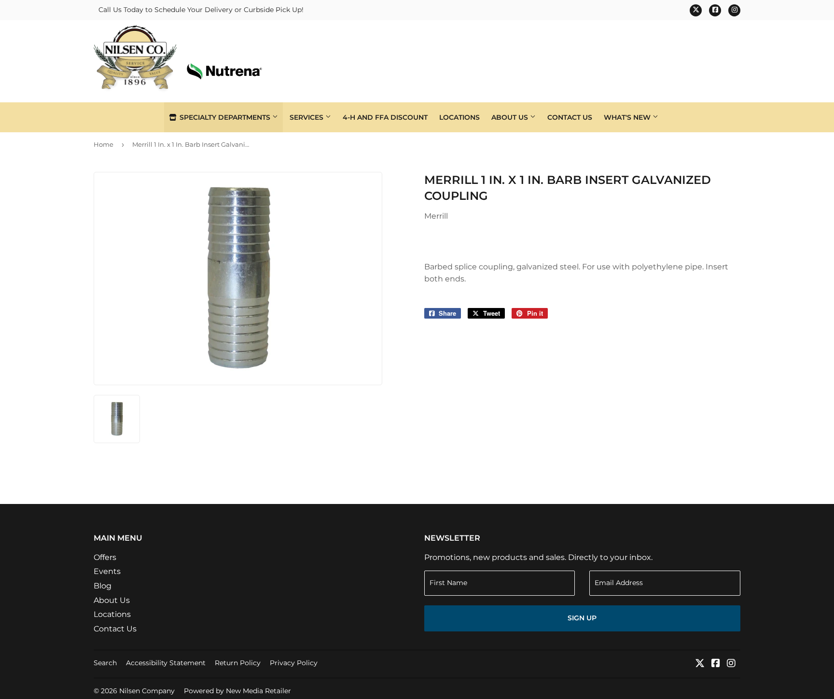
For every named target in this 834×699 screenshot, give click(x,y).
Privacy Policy (294, 663)
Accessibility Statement (166, 663)
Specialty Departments (225, 117)
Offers (105, 557)
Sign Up (582, 618)
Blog (102, 585)
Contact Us (569, 117)
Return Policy (238, 663)
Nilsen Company (147, 691)
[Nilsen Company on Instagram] (731, 664)
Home (103, 144)
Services (307, 117)
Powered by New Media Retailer (237, 691)
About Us (510, 117)
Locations (459, 117)
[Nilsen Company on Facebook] (715, 664)
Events (107, 571)
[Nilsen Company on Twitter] (700, 664)
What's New (628, 117)
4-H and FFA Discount (385, 117)
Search (105, 663)
